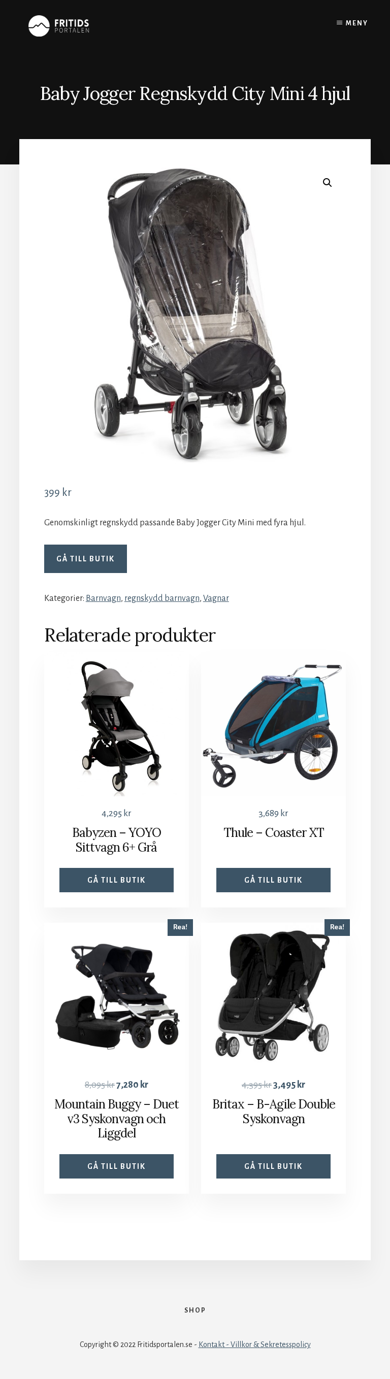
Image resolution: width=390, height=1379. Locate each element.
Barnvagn (103, 598)
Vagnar (216, 598)
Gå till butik (85, 559)
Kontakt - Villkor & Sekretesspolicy (255, 1344)
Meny (357, 23)
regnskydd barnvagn (162, 598)
